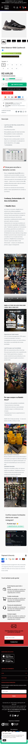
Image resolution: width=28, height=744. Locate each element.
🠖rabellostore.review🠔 (15, 526)
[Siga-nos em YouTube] (15, 716)
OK (4, 740)
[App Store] (8, 657)
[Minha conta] (17, 7)
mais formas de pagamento (9, 75)
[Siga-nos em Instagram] (13, 716)
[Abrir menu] (2, 7)
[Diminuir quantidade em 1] (6, 85)
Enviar (14, 696)
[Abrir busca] (14, 7)
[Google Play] (7, 662)
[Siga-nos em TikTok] (18, 716)
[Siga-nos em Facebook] (10, 716)
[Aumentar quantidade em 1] (6, 83)
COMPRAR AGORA (18, 84)
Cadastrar (14, 642)
